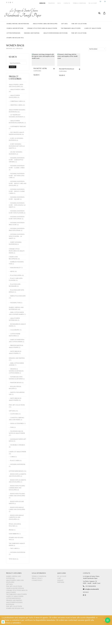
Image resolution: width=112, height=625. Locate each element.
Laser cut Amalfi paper (92, 28)
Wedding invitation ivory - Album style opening (16, 160)
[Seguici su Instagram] (85, 595)
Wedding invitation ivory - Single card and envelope (17, 183)
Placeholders (15, 275)
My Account (93, 3)
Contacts (67, 3)
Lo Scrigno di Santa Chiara (23, 13)
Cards (12, 457)
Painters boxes (15, 382)
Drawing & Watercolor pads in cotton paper (16, 371)
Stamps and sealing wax (15, 37)
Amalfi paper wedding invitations (55, 33)
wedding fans (15, 302)
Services (42, 3)
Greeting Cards (16, 105)
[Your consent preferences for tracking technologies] (3, 622)
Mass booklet (15, 267)
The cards (14, 548)
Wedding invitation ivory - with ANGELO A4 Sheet (17, 205)
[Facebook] (6, 2)
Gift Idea (64, 23)
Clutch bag (37, 71)
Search (12, 67)
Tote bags (12, 559)
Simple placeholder (17, 296)
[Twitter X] (12, 2)
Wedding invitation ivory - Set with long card (16, 175)
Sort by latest (93, 49)
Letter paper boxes (13, 33)
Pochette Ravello (66, 69)
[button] (54, 69)
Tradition (51, 3)
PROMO (11, 530)
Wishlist (60, 580)
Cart (59, 578)
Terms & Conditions (79, 3)
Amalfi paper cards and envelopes (45, 23)
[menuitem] (100, 1)
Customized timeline (18, 126)
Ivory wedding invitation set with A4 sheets (17, 146)
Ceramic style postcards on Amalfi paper (42, 28)
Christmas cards (16, 101)
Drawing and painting (31, 33)
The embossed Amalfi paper (70, 28)
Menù (12, 271)
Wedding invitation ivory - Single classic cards (17, 191)
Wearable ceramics (17, 445)
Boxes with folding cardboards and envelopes (17, 488)
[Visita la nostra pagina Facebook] (83, 595)
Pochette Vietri (40, 68)
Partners (60, 582)
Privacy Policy (37, 578)
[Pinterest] (10, 2)
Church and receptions (15, 28)
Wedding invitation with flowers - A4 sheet (16, 236)
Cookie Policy (37, 580)
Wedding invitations (17, 464)
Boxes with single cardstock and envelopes (16, 517)
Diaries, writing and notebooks (18, 23)
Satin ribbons (14, 534)
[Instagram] (8, 2)
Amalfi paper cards (17, 89)
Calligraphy (14, 330)
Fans (12, 427)
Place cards (15, 460)
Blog (59, 3)
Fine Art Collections (79, 23)
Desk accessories (17, 423)
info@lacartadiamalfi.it (92, 589)
